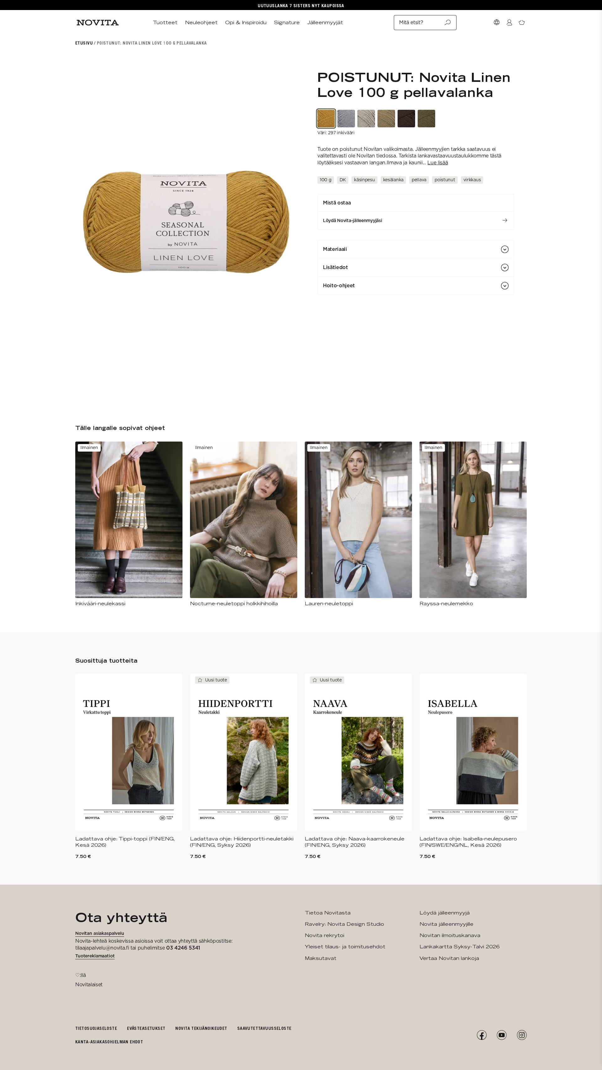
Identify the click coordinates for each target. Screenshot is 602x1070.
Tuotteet (165, 22)
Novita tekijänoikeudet (201, 1028)
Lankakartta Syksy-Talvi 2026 (459, 947)
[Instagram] (522, 1035)
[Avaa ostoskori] (522, 23)
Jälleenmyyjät (325, 22)
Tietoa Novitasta (328, 913)
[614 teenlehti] (426, 118)
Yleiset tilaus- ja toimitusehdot (345, 947)
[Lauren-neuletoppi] (358, 524)
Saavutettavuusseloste (264, 1028)
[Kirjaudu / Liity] (509, 23)
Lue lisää (437, 163)
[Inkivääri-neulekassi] (128, 524)
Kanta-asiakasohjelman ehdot (109, 1041)
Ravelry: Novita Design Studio (344, 924)
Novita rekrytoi (324, 935)
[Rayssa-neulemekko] (473, 524)
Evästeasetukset (146, 1028)
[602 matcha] (366, 118)
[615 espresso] (406, 118)
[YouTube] (502, 1035)
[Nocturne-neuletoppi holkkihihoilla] (243, 524)
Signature (287, 22)
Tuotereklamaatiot (95, 955)
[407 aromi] (346, 118)
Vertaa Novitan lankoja (449, 958)
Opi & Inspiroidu (246, 22)
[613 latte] (386, 118)
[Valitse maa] (497, 23)
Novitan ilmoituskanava (450, 935)
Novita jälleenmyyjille (446, 924)
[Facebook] (482, 1035)
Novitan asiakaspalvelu (99, 933)
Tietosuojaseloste (96, 1028)
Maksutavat (320, 958)
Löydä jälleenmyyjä (445, 913)
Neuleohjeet (201, 22)
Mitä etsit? (411, 22)
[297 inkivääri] (326, 118)
